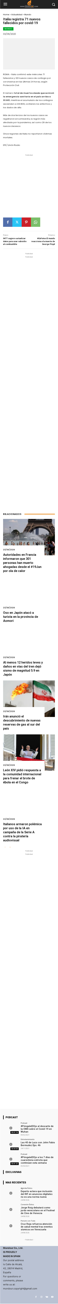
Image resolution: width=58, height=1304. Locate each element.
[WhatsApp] (35, 222)
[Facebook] (7, 222)
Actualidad (16, 14)
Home (6, 14)
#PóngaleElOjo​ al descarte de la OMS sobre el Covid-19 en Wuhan (37, 1129)
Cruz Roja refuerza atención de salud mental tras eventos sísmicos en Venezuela (37, 1227)
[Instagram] (41, 1297)
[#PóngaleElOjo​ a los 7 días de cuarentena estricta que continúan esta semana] (11, 1159)
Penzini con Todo (28, 1221)
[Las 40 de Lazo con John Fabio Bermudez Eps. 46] (11, 1144)
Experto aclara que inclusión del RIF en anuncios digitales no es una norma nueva (36, 1194)
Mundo (27, 14)
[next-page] (10, 847)
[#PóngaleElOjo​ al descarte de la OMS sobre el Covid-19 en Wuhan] (11, 1128)
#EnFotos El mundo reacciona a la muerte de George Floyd (43, 241)
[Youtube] (52, 1297)
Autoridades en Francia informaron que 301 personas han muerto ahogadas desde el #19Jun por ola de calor (22, 563)
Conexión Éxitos (27, 1204)
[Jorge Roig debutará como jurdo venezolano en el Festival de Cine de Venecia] (11, 1209)
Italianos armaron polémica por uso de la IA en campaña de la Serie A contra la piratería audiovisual (22, 832)
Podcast (24, 1123)
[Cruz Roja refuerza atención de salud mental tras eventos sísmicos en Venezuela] (11, 1226)
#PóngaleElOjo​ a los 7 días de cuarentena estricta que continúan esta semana (37, 1160)
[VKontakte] (46, 1297)
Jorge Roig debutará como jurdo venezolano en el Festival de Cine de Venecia (38, 1210)
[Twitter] (17, 222)
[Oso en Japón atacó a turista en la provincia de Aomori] (29, 595)
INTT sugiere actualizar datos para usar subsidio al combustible (14, 241)
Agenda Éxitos (26, 1188)
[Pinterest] (26, 222)
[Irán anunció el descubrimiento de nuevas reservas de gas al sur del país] (29, 698)
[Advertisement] (29, 187)
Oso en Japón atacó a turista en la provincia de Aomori (20, 617)
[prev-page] (5, 847)
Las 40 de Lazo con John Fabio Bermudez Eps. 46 (38, 1144)
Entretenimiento (27, 1139)
